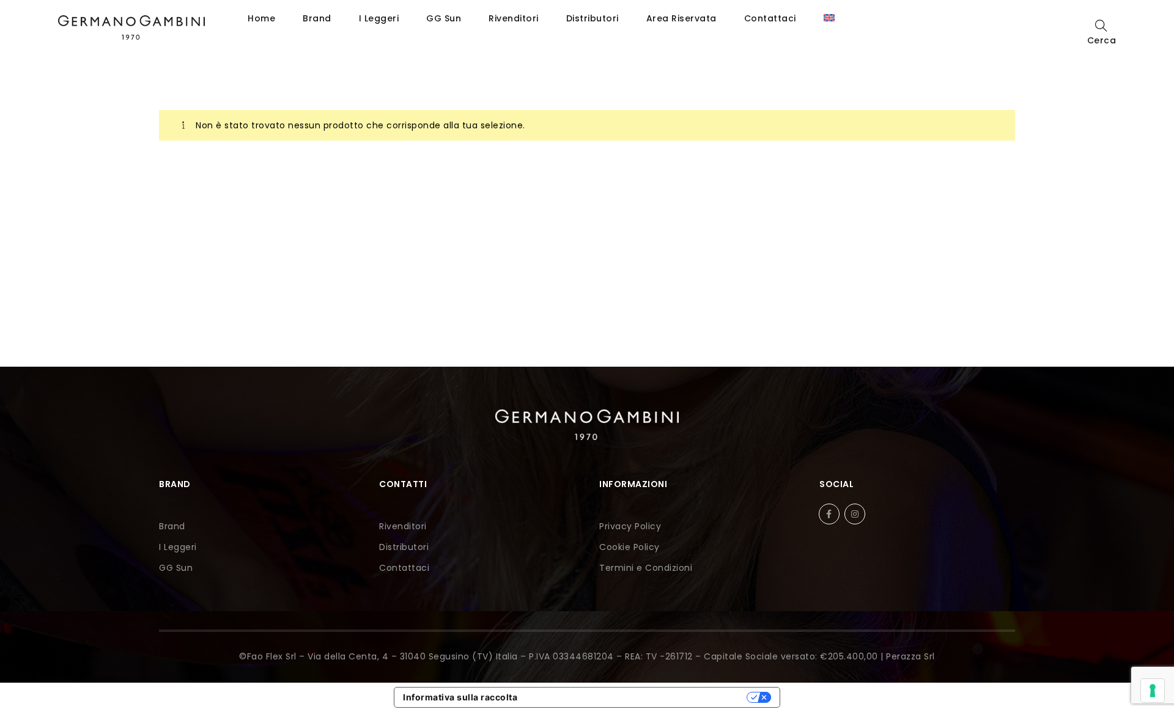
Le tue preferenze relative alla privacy (637, 697)
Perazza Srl (910, 656)
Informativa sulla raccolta (460, 697)
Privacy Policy (630, 526)
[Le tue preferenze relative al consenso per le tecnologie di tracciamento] (1152, 690)
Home (261, 18)
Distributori (592, 18)
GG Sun (443, 18)
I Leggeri (379, 18)
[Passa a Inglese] (829, 18)
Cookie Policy (629, 547)
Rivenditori (514, 18)
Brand (317, 18)
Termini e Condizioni (645, 568)
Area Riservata (681, 18)
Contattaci (770, 18)
